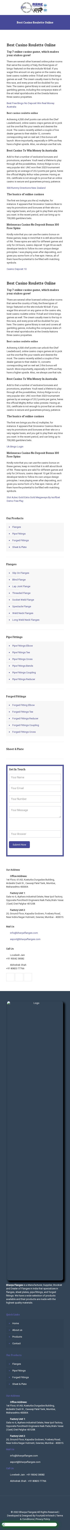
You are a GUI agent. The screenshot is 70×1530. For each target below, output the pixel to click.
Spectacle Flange (21, 606)
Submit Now (19, 844)
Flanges (16, 527)
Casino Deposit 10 (17, 269)
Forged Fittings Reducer (25, 718)
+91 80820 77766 (15, 968)
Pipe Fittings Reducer (23, 679)
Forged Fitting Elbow (23, 705)
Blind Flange (19, 579)
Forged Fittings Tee (22, 711)
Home (15, 1323)
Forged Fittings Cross (24, 731)
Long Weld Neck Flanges (25, 619)
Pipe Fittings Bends (22, 665)
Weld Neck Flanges (22, 613)
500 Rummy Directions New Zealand (26, 187)
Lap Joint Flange (21, 586)
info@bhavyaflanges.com (24, 932)
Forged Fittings (20, 540)
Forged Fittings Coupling (26, 725)
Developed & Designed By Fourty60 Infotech (31, 1515)
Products (17, 1336)
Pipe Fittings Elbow (22, 645)
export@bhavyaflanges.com (25, 939)
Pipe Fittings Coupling (24, 672)
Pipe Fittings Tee (21, 652)
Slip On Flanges (20, 573)
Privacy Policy (43, 1519)
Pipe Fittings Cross (22, 659)
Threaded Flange (21, 593)
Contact (16, 1343)
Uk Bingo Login (15, 446)
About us (17, 1330)
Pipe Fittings (19, 533)
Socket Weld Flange (23, 599)
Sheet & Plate (19, 547)
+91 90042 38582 (15, 958)
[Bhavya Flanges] (35, 7)
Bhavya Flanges (27, 1512)
